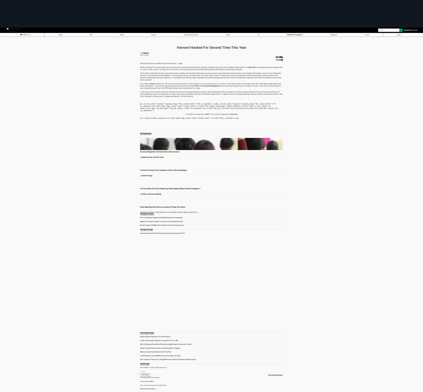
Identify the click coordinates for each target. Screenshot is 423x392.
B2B (91, 35)
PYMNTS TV (26, 35)
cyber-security (160, 212)
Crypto (228, 35)
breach (151, 212)
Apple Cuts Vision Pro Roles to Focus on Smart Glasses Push (161, 221)
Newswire (407, 30)
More (399, 35)
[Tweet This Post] (278, 57)
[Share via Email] (282, 57)
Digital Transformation (191, 35)
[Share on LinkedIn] (280, 57)
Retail (122, 35)
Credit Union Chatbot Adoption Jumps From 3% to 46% (159, 340)
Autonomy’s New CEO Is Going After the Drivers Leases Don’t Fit (162, 233)
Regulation (333, 35)
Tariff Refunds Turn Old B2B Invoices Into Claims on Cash (160, 356)
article (152, 84)
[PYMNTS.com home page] (14, 30)
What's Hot (194, 212)
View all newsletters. (275, 375)
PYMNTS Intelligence (295, 35)
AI (258, 35)
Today (60, 35)
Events (367, 35)
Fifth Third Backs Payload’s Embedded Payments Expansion (161, 217)
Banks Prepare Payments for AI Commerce (155, 337)
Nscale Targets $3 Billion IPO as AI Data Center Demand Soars (162, 225)
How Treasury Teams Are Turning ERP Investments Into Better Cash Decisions (168, 359)
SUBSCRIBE (414, 30)
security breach (183, 212)
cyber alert (251, 67)
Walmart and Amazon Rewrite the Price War (155, 352)
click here (233, 114)
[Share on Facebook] (277, 57)
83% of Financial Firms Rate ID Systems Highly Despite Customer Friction (165, 344)
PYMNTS (146, 53)
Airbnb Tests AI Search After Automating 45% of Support (160, 348)
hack (168, 212)
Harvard (174, 212)
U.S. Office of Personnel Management (205, 86)
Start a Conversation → (148, 389)
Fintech (153, 35)
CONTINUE (145, 375)
